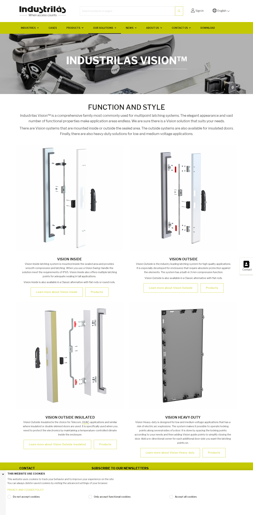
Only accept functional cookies (112, 496)
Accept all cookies (186, 496)
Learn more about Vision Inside (56, 292)
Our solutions (103, 27)
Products (73, 27)
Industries (28, 27)
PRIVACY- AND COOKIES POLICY (25, 489)
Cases (53, 27)
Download (208, 27)
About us (152, 27)
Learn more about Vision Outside (171, 287)
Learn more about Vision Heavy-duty (170, 452)
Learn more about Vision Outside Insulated (57, 444)
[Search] (179, 11)
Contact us (180, 27)
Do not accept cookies (26, 496)
